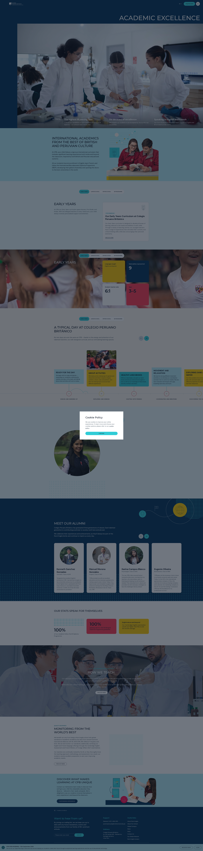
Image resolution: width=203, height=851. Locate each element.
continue (101, 433)
